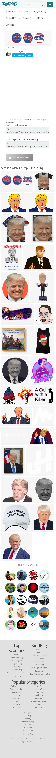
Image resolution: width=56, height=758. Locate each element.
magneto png (17, 663)
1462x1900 (7, 474)
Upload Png (39, 665)
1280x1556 (36, 383)
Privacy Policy (39, 661)
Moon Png (39, 698)
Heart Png (17, 707)
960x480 (6, 190)
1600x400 (7, 443)
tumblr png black (17, 660)
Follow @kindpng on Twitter (39, 674)
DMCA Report (39, 658)
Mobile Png (17, 704)
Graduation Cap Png (39, 701)
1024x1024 (7, 530)
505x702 (6, 403)
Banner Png (28, 734)
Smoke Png (39, 695)
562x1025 (37, 353)
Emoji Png (28, 724)
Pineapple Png (28, 721)
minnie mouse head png (16, 673)
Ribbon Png (16, 698)
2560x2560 (23, 403)
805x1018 (40, 501)
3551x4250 (7, 269)
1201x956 (39, 403)
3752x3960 (31, 474)
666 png (17, 654)
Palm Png (39, 686)
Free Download (20, 157)
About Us (39, 649)
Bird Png (28, 718)
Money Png (28, 712)
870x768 (37, 424)
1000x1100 (7, 301)
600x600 (6, 241)
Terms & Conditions (39, 655)
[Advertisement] (28, 87)
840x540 (34, 443)
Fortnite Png (39, 707)
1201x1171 (39, 190)
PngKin (17, 701)
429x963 (34, 301)
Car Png (28, 715)
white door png (17, 657)
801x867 (39, 323)
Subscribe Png (17, 686)
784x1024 (37, 530)
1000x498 (7, 323)
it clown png (17, 670)
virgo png (17, 676)
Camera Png (39, 689)
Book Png (28, 728)
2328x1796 (7, 501)
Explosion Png (39, 704)
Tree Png (39, 692)
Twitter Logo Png (16, 689)
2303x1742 (7, 211)
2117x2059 (7, 353)
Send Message (18, 55)
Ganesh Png (28, 731)
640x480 (33, 211)
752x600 (27, 269)
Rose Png (17, 695)
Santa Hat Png (16, 692)
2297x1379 (7, 424)
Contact (39, 652)
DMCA (29, 55)
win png (17, 667)
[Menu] (50, 4)
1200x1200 (37, 241)
